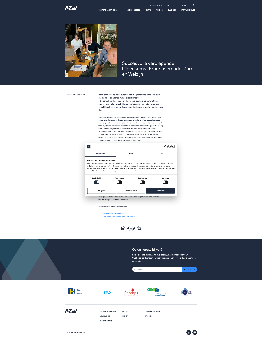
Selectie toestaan (131, 191)
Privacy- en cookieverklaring (75, 332)
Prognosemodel (132, 10)
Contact (183, 5)
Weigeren (101, 191)
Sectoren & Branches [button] (108, 10)
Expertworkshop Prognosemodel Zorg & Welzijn (119, 216)
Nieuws (148, 10)
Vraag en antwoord (154, 5)
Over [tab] (161, 153)
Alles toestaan (160, 191)
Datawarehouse (188, 10)
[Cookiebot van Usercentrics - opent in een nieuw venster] (166, 146)
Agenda (159, 10)
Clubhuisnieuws (106, 321)
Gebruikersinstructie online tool (113, 214)
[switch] (119, 182)
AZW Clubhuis (105, 316)
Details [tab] (131, 153)
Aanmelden (188, 269)
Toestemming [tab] (100, 153)
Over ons (171, 5)
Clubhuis (172, 10)
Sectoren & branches (108, 311)
